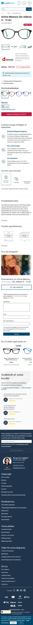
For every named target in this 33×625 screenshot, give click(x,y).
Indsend (16, 334)
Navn (5, 314)
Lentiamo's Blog (5, 575)
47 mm (6, 106)
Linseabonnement (6, 529)
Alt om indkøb (5, 477)
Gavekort (3, 489)
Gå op (22, 609)
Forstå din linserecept (7, 551)
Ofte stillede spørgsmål (8, 505)
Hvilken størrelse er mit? (8, 109)
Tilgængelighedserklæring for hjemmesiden (13, 508)
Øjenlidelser (4, 554)
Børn (9, 13)
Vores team (4, 572)
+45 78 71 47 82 (17, 465)
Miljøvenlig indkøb (6, 541)
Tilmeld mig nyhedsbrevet (16, 450)
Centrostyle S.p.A (16, 13)
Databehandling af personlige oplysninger (13, 495)
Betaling (3, 480)
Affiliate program (6, 538)
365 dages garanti (6, 517)
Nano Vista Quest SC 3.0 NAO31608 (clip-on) (11, 359)
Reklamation (5, 511)
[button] (5, 46)
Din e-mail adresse (8, 321)
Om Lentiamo (5, 569)
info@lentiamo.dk (18, 468)
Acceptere (13, 623)
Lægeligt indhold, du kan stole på (10, 557)
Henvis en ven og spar (7, 535)
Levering (3, 483)
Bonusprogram (5, 532)
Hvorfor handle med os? (8, 581)
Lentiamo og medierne (7, 578)
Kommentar (6, 301)
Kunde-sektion (5, 519)
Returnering (4, 514)
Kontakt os (4, 584)
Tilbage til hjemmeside (14, 609)
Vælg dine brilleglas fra (16, 114)
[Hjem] (2, 13)
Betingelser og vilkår (7, 492)
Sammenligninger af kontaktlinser (11, 560)
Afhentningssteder (6, 486)
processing (14, 327)
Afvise (21, 623)
